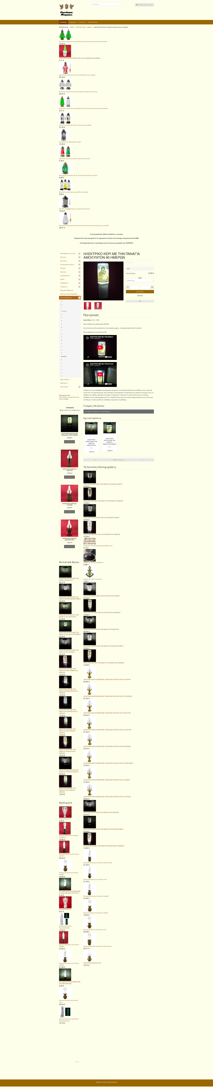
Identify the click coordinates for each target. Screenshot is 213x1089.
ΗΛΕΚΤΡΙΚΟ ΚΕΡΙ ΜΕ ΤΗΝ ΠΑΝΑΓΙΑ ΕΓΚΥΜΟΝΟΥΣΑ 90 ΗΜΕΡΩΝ (68, 711)
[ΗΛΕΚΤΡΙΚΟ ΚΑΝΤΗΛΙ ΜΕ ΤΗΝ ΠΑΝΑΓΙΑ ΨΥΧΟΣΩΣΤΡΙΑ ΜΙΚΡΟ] (89, 639)
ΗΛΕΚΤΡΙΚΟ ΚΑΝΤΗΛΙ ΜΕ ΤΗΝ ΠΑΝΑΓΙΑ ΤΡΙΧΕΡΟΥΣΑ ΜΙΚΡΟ (69, 771)
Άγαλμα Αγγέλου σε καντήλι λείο (94, 929)
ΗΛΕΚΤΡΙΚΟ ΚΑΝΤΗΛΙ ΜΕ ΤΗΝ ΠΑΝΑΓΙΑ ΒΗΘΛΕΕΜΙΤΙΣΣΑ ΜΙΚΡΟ (70, 598)
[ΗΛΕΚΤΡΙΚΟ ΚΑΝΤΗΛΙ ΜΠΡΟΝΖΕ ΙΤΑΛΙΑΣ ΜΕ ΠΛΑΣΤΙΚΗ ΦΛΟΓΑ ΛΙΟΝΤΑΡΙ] (89, 672)
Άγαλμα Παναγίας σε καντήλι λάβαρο (69, 945)
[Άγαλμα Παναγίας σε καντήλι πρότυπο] (64, 847)
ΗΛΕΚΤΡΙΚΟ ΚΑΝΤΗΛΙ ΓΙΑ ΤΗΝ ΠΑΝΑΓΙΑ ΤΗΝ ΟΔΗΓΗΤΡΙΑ (69, 616)
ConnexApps (77, 1061)
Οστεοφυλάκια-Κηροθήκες (69, 294)
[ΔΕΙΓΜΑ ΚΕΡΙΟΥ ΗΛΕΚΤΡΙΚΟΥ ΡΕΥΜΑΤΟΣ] (98, 306)
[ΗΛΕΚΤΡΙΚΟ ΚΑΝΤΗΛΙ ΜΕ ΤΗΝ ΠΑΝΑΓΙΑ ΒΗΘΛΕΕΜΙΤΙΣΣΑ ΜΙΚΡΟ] (65, 590)
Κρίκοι (62, 279)
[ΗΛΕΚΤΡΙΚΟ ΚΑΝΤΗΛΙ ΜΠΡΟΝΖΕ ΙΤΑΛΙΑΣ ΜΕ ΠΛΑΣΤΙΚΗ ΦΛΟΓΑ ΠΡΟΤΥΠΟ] (89, 706)
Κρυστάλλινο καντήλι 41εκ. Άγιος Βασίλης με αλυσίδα (77, 75)
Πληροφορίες (72, 22)
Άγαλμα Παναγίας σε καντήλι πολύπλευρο (97, 863)
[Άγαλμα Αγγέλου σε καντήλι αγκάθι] (89, 905)
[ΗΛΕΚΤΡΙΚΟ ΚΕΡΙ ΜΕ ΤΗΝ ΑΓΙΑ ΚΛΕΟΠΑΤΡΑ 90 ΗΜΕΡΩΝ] (89, 527)
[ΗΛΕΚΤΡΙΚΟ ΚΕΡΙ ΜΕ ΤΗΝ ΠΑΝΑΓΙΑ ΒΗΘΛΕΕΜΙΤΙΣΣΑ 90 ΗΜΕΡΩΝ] (65, 682)
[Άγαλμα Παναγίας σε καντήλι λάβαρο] (63, 937)
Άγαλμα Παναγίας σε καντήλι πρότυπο (69, 855)
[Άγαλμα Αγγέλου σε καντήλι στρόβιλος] (65, 828)
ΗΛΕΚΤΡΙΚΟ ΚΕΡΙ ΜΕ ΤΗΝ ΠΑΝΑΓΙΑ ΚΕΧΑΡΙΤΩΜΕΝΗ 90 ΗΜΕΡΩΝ (68, 670)
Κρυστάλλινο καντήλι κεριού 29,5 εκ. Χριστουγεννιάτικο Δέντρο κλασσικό (83, 108)
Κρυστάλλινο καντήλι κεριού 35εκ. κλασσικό (73, 192)
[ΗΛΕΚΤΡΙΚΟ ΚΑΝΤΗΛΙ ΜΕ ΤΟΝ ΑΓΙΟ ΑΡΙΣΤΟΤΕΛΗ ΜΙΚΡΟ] (89, 589)
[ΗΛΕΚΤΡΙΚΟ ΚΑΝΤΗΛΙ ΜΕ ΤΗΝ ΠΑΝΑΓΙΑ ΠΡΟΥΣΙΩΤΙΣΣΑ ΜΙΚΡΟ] (89, 822)
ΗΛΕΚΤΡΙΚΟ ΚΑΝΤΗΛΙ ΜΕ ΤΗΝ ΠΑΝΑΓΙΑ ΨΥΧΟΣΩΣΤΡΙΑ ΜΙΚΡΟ (103, 646)
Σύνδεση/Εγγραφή (93, 22)
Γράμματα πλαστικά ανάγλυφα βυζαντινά (97, 546)
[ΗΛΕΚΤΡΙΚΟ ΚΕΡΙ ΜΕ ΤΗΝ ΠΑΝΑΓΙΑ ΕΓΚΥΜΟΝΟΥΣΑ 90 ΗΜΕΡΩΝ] (65, 702)
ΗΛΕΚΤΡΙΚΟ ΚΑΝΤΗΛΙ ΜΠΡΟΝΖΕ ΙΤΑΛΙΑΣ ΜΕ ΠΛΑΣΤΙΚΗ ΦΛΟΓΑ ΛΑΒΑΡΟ (106, 780)
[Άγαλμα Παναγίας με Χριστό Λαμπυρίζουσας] (65, 1012)
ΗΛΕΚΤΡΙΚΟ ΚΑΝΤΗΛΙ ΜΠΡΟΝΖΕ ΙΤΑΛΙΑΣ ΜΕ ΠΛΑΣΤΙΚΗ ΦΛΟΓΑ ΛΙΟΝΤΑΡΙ (107, 679)
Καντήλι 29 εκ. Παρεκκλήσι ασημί (70, 142)
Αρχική (72, 27)
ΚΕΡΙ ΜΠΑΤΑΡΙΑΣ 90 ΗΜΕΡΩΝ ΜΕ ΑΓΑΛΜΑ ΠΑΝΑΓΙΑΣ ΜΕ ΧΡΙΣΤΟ (69, 892)
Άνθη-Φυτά (63, 383)
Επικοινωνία (82, 22)
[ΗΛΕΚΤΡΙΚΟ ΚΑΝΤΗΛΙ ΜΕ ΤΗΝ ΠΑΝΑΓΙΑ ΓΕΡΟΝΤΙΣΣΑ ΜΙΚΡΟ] (89, 477)
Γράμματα (63, 287)
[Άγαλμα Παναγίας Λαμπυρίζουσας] (64, 919)
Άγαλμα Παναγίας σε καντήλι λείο (95, 879)
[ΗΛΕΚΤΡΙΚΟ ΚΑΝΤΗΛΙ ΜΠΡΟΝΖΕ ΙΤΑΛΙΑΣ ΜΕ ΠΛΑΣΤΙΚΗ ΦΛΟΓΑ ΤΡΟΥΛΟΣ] (89, 789)
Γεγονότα (64, 311)
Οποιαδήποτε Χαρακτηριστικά (69, 397)
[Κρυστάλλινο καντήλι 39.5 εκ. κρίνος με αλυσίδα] (65, 118)
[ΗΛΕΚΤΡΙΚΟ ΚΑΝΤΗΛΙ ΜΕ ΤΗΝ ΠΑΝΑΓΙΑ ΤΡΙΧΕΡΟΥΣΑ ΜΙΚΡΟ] (65, 763)
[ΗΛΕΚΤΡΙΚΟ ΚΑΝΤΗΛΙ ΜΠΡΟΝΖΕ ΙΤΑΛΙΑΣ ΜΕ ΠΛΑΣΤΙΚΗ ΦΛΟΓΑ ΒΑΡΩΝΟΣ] (89, 739)
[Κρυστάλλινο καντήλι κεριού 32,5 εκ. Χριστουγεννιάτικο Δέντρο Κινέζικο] (65, 34)
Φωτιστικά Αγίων (81, 27)
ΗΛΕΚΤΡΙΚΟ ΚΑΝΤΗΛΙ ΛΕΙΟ (92, 963)
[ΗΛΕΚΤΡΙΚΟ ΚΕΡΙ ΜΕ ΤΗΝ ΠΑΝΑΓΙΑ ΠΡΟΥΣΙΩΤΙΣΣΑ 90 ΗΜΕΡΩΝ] (89, 838)
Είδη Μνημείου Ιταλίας (67, 253)
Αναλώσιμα (64, 387)
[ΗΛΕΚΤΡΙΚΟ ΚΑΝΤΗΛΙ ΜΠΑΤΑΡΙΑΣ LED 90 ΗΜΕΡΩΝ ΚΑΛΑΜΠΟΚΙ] (65, 51)
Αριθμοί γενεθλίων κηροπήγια (93, 562)
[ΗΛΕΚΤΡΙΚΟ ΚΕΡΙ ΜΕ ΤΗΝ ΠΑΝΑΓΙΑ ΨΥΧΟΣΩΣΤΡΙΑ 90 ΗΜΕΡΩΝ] (89, 655)
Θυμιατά (63, 257)
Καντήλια (63, 261)
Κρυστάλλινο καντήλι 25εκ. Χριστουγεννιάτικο (74, 158)
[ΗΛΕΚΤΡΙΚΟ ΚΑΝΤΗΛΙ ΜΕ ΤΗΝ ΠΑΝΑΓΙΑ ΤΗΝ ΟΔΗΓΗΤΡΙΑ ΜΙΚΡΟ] (65, 626)
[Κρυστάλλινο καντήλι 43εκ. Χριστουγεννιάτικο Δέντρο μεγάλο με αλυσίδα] (65, 218)
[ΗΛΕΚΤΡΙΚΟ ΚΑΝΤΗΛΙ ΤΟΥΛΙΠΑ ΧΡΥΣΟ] (69, 493)
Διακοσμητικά (64, 275)
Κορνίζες (63, 272)
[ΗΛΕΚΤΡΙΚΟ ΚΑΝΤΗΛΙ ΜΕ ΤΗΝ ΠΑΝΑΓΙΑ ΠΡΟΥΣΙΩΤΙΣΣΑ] (89, 806)
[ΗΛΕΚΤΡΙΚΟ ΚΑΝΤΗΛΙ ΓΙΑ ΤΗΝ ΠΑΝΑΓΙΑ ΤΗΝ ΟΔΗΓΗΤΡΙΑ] (65, 608)
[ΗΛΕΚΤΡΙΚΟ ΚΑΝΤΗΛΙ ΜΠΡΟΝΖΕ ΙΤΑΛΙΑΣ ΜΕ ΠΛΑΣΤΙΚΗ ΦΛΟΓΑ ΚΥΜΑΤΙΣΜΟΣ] (89, 756)
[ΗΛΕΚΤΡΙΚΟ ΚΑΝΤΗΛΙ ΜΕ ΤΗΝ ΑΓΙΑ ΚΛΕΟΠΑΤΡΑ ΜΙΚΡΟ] (89, 510)
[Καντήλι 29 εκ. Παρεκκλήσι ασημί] (63, 135)
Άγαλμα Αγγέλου (65, 819)
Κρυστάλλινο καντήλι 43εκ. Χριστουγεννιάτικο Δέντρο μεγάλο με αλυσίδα (84, 225)
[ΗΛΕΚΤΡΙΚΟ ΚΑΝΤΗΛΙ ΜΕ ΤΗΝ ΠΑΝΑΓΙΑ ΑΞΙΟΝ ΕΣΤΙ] (65, 571)
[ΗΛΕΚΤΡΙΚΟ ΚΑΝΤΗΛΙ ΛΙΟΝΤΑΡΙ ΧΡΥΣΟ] (69, 458)
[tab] (70, 395)
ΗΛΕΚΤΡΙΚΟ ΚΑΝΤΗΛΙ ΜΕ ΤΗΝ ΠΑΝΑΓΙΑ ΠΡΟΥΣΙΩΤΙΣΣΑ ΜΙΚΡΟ (103, 829)
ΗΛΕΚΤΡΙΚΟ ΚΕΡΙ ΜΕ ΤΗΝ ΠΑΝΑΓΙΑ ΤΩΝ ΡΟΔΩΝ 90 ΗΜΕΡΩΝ (67, 790)
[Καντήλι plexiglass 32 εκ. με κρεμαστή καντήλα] (65, 201)
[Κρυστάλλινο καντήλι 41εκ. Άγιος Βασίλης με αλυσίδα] (65, 68)
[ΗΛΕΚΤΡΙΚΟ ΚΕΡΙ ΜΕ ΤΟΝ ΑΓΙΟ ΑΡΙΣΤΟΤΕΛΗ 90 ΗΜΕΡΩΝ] (89, 605)
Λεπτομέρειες (69, 442)
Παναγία (89, 27)
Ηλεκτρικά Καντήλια (67, 264)
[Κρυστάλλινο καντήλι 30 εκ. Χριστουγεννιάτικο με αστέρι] (65, 168)
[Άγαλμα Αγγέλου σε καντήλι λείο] (89, 922)
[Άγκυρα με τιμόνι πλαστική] (89, 572)
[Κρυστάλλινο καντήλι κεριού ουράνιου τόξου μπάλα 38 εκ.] (65, 84)
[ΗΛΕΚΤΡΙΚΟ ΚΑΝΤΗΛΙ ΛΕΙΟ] (89, 956)
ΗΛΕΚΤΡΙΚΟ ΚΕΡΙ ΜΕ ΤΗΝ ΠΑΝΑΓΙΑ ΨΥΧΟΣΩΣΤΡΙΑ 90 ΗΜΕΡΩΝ (103, 663)
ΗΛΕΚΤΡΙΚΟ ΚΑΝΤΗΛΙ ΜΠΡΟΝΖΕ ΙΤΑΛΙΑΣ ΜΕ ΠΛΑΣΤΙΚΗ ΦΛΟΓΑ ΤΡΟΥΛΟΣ (107, 797)
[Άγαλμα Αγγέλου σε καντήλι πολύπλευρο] (89, 939)
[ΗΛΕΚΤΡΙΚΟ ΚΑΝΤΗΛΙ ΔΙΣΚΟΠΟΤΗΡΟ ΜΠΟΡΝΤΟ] (69, 528)
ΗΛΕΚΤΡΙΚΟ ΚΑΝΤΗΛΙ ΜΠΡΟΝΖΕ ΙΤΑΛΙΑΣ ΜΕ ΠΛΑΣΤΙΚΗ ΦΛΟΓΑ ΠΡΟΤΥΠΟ (107, 713)
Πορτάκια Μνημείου (66, 290)
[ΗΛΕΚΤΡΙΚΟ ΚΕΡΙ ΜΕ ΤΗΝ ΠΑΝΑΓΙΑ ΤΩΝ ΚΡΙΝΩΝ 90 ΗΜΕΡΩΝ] (65, 722)
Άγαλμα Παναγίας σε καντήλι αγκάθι (96, 896)
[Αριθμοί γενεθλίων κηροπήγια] (89, 555)
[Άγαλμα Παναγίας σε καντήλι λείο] (89, 872)
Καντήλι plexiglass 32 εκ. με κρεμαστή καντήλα (74, 209)
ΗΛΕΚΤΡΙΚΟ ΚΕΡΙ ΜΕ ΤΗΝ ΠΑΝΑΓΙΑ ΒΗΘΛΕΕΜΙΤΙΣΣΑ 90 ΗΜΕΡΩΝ (68, 691)
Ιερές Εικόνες (64, 379)
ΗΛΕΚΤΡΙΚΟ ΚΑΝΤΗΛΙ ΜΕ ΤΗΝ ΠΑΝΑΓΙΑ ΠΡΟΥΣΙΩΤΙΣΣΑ (101, 812)
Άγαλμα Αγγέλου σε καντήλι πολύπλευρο (97, 946)
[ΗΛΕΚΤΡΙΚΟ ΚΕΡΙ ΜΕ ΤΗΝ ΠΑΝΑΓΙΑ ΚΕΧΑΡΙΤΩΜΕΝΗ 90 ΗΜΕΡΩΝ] (65, 661)
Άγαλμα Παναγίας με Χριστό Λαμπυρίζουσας (69, 1020)
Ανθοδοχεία (64, 283)
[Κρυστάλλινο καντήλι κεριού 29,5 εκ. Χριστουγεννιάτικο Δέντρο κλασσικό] (65, 101)
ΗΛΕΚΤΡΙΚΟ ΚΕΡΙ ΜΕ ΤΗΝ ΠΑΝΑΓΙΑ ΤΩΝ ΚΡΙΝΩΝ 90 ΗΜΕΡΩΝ (67, 731)
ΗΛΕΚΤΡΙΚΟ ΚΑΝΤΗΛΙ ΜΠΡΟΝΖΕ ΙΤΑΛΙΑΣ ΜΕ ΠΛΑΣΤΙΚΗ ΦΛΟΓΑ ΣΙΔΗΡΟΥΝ (107, 730)
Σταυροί (63, 268)
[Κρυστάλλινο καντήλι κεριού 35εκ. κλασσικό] (65, 185)
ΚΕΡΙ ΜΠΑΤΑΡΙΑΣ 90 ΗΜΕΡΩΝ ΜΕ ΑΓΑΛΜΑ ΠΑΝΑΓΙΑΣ (69, 983)
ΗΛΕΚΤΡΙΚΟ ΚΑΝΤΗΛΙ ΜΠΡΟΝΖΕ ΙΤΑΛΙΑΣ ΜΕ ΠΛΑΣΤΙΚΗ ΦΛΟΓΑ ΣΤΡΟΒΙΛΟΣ (107, 696)
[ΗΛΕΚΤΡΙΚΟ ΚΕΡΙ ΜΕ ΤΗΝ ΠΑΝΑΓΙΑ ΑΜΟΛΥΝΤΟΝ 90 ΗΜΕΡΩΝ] (103, 281)
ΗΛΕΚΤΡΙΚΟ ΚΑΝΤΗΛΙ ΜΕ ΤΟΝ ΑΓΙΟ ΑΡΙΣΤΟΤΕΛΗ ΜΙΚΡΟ (101, 596)
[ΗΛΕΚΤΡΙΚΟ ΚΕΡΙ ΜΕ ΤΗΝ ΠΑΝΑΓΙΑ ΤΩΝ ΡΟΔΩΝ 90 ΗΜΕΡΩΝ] (65, 781)
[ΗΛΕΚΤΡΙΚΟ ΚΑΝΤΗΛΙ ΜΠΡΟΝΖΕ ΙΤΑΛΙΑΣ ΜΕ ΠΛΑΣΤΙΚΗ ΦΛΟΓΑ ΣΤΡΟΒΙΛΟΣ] (89, 689)
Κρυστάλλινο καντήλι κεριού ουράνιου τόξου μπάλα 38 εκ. (78, 92)
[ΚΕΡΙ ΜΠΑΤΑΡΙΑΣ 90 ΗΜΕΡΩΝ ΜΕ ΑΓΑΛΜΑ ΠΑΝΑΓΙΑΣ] (65, 974)
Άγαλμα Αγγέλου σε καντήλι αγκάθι (95, 913)
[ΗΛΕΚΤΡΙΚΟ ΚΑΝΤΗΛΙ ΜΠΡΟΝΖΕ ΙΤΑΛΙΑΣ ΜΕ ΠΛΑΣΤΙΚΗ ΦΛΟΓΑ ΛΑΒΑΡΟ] (89, 772)
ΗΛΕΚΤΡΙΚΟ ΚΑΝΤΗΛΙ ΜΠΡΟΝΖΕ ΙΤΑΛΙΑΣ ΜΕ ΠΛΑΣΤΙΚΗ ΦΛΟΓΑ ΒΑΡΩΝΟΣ (107, 746)
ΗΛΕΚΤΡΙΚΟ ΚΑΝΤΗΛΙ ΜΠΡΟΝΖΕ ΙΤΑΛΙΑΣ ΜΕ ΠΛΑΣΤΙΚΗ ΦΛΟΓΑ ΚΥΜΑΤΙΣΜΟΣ (108, 763)
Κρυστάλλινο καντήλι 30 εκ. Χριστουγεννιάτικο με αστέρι (78, 175)
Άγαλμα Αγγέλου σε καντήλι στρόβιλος (68, 836)
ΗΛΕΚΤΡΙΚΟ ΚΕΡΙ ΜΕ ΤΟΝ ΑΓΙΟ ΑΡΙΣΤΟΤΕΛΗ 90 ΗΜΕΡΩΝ (101, 612)
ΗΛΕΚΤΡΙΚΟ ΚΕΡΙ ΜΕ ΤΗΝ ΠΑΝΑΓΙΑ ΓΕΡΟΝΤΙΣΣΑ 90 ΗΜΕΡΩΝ (103, 501)
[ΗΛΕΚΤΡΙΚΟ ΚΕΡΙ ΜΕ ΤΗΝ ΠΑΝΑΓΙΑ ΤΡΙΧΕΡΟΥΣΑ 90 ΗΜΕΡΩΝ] (65, 742)
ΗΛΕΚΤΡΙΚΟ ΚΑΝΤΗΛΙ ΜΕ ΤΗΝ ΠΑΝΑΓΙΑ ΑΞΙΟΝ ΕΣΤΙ (69, 579)
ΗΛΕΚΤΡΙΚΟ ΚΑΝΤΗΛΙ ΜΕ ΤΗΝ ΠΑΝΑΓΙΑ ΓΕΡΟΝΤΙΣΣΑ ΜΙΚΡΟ (102, 484)
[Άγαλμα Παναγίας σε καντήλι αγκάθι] (89, 889)
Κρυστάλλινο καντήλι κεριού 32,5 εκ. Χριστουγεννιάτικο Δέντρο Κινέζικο (83, 41)
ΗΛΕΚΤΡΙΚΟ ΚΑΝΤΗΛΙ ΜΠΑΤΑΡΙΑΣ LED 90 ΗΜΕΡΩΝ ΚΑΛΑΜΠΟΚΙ (79, 58)
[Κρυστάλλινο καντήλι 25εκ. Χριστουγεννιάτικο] (65, 151)
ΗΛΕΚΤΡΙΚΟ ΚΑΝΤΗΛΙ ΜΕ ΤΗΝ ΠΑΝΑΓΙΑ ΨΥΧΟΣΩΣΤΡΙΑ (101, 629)
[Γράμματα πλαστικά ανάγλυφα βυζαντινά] (89, 541)
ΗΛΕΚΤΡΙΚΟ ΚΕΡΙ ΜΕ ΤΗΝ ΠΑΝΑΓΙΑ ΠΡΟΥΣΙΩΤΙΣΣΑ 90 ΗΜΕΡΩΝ (103, 846)
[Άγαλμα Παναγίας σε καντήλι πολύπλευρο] (89, 855)
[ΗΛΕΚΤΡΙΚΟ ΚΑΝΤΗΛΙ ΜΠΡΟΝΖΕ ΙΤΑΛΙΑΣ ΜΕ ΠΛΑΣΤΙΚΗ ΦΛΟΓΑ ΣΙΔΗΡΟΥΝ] (89, 722)
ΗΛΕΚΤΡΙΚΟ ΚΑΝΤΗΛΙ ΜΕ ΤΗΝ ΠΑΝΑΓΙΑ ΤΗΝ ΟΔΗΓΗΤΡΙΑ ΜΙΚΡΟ (70, 633)
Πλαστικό (62, 399)
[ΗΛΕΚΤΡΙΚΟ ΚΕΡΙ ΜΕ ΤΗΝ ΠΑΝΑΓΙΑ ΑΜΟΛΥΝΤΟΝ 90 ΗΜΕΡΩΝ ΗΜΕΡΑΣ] (87, 306)
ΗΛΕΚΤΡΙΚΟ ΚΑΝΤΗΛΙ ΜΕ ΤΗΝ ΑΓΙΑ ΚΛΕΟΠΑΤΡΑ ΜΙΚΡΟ (101, 518)
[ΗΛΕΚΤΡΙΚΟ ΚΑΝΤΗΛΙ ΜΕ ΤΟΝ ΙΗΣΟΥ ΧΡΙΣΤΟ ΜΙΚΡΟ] (69, 423)
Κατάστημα (63, 22)
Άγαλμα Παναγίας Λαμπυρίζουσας (65, 927)
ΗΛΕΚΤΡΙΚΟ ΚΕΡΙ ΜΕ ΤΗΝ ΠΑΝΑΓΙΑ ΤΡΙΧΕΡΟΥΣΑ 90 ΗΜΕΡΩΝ (67, 751)
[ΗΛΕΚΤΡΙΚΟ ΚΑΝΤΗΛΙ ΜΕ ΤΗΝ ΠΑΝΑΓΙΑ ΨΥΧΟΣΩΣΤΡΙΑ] (89, 622)
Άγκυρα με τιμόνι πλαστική (92, 579)
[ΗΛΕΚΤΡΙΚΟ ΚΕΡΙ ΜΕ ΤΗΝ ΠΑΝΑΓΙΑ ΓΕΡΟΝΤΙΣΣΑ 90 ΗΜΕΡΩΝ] (89, 494)
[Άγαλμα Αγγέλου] (65, 812)
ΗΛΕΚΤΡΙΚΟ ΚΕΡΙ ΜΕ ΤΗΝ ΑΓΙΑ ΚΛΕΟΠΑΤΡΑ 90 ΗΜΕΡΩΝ (101, 534)
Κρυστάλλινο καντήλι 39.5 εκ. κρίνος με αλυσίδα (75, 125)
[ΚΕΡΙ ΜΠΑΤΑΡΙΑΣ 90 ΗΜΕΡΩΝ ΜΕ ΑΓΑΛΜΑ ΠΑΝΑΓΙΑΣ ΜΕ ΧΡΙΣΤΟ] (65, 884)
